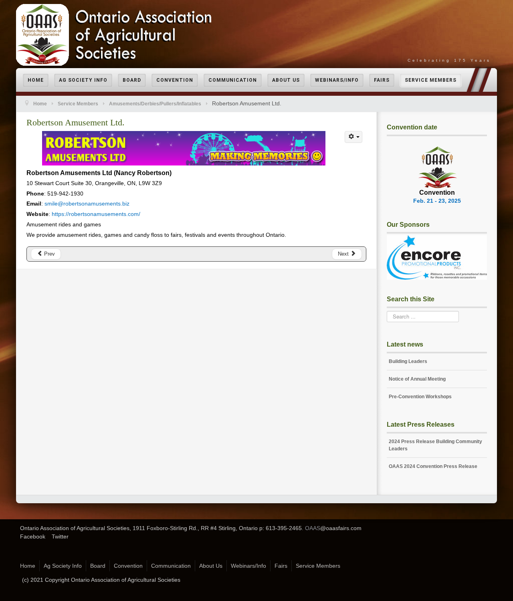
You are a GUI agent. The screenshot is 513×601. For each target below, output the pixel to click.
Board (132, 80)
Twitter (60, 536)
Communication (232, 80)
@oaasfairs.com (341, 528)
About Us (286, 80)
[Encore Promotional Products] (437, 257)
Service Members (430, 80)
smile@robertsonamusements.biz (86, 203)
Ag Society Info (83, 80)
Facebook (32, 536)
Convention (174, 80)
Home (36, 80)
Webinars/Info (337, 80)
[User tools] (353, 137)
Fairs (382, 80)
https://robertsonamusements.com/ (96, 214)
